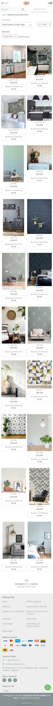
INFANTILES (31, 619)
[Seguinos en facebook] (10, 680)
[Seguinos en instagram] (4, 680)
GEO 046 (14, 291)
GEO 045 (39, 288)
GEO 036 (39, 506)
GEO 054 (39, 171)
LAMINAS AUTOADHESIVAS (13, 611)
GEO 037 (14, 494)
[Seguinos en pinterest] (15, 680)
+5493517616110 (12, 660)
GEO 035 (14, 560)
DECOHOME (7, 624)
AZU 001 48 (13, 80)
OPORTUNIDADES (33, 601)
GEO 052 (39, 235)
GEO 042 (14, 399)
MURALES (6, 606)
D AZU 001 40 (39, 122)
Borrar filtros (24, 37)
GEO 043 (39, 345)
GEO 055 (14, 184)
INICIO (5, 601)
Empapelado (8, 36)
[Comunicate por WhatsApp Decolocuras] (48, 687)
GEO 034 (39, 560)
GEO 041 (39, 390)
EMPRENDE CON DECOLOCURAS (33, 625)
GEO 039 (14, 440)
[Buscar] (22, 9)
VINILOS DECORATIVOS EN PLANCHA (37, 612)
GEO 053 (14, 237)
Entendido (26, 703)
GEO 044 (14, 345)
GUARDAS (6, 619)
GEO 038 (39, 453)
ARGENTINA (7, 631)
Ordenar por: (6, 20)
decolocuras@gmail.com (15, 664)
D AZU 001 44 (39, 77)
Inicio (4, 15)
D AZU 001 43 (13, 130)
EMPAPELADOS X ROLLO (36, 606)
